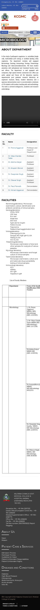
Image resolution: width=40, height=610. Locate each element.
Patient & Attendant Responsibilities (15, 559)
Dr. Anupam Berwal (15, 168)
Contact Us (26, 9)
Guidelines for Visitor (9, 557)
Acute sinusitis (7, 582)
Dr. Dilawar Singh (14, 180)
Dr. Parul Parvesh (14, 186)
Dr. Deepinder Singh (15, 174)
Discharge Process (9, 555)
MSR (36, 9)
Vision (4, 538)
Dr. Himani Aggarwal (16, 190)
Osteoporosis (6, 578)
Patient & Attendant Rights (12, 561)
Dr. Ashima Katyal (14, 162)
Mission (4, 540)
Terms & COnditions (10, 606)
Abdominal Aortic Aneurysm (12, 580)
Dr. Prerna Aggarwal (15, 148)
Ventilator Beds (11, 28)
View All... (5, 585)
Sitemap (25, 606)
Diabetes (5, 574)
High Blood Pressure (9, 576)
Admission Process (9, 553)
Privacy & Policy (9, 603)
